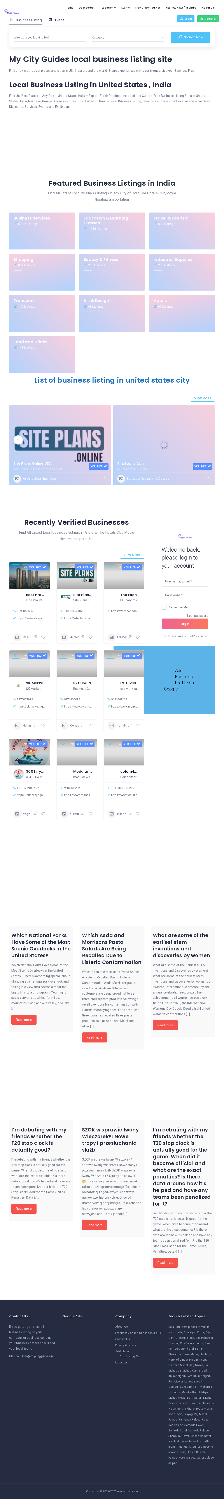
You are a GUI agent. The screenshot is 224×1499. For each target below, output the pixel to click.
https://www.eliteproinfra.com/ (31, 618)
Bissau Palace (185, 1337)
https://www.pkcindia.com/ (78, 706)
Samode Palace (198, 1430)
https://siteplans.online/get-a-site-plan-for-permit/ (78, 618)
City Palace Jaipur (191, 1343)
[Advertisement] (112, 142)
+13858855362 (73, 611)
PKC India (82, 683)
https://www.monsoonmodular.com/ (78, 795)
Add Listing (123, 1351)
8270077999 (25, 699)
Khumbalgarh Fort (180, 1376)
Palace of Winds (189, 1403)
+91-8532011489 (27, 788)
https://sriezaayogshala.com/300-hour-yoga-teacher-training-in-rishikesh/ (31, 795)
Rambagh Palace (189, 1419)
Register (202, 636)
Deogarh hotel (184, 1348)
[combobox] (50, 37)
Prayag (188, 1414)
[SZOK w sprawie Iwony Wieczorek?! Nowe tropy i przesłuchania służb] (112, 1088)
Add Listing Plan (130, 1356)
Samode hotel (177, 1430)
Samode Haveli (194, 1425)
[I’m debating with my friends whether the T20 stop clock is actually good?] (41, 1088)
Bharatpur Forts (194, 1332)
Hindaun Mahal (178, 1365)
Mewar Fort (185, 1397)
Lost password (197, 615)
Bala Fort (174, 1326)
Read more (24, 1019)
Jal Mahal (184, 1370)
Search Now (193, 37)
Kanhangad (199, 1370)
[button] (18, 439)
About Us (208, 7)
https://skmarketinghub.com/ (31, 706)
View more (202, 398)
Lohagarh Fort (189, 1386)
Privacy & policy (125, 1345)
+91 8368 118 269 (122, 788)
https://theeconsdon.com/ (125, 611)
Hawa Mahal (190, 1354)
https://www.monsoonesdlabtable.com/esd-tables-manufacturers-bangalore (125, 706)
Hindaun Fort (197, 1359)
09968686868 (25, 611)
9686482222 (119, 699)
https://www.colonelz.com (125, 795)
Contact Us (122, 1339)
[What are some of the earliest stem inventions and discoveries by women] (183, 893)
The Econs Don (130, 463)
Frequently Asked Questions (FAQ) (138, 1333)
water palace (186, 1457)
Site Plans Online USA (32, 463)
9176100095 (72, 699)
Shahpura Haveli (179, 1436)
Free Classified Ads (148, 7)
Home (70, 7)
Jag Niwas (196, 1365)
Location (107, 7)
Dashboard (86, 7)
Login (185, 624)
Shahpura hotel (201, 1436)
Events (125, 7)
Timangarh (183, 1446)
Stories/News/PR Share (181, 7)
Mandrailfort (190, 1392)
